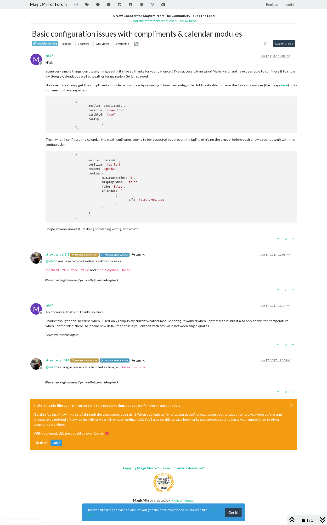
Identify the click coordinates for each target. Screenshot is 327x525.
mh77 (49, 56)
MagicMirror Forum (48, 4)
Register (42, 443)
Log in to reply (284, 43)
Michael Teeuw (182, 500)
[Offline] (37, 258)
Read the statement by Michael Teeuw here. (163, 21)
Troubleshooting (46, 43)
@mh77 (140, 254)
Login (56, 443)
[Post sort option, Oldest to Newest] (265, 43)
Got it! (233, 512)
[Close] (291, 405)
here (284, 85)
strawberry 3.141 (57, 254)
